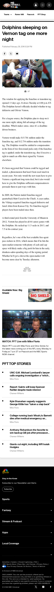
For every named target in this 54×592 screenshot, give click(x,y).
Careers (14, 562)
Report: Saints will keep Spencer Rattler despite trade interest (27, 388)
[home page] (11, 5)
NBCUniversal (17, 571)
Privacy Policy (42, 564)
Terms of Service (38, 566)
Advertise (6, 562)
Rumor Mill (19, 14)
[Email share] (17, 53)
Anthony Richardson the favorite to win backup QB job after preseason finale (29, 431)
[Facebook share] (4, 53)
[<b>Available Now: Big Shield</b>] (40, 295)
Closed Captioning (25, 562)
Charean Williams (17, 393)
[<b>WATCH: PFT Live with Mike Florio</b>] (27, 324)
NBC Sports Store (9, 564)
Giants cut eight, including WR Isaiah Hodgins (30, 446)
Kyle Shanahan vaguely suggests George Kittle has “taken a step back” (30, 403)
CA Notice (27, 566)
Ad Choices (31, 564)
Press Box (21, 564)
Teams (6, 14)
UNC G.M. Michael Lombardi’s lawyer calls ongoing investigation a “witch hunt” (30, 374)
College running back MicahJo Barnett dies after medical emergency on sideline (31, 417)
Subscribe (8, 489)
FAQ (35, 562)
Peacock (30, 14)
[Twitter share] (10, 53)
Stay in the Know (9, 478)
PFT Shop (42, 14)
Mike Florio (14, 379)
